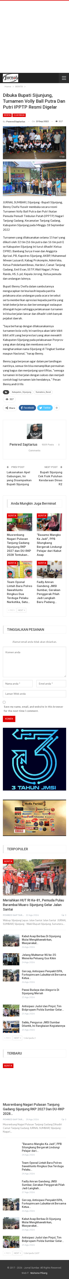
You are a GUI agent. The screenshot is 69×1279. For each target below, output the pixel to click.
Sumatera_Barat (43, 392)
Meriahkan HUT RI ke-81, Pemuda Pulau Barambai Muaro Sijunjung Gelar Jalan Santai (33, 904)
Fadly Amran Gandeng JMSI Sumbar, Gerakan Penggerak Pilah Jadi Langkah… (43, 1185)
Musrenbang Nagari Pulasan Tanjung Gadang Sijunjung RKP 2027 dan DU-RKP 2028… (33, 1109)
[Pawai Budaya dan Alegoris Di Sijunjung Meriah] (11, 994)
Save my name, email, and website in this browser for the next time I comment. (33, 708)
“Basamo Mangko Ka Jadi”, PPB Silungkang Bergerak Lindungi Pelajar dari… (42, 1147)
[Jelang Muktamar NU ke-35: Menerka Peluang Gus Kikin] (11, 959)
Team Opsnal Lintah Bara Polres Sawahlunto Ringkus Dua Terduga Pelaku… (43, 1166)
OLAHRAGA (19, 115)
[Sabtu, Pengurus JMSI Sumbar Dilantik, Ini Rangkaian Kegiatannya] (11, 1027)
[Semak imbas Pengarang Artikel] (34, 431)
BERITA (7, 115)
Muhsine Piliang (38, 1273)
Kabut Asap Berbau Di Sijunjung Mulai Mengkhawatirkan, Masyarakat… (41, 940)
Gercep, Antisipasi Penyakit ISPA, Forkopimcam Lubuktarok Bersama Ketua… (44, 975)
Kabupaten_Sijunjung (21, 392)
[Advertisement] (34, 36)
